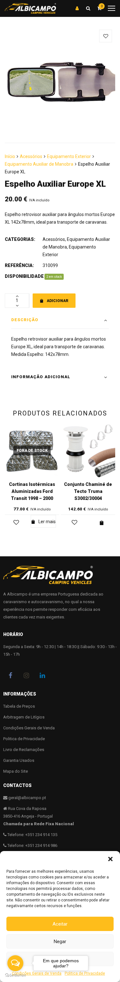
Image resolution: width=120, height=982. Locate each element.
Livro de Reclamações (23, 749)
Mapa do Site (15, 771)
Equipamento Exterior (69, 156)
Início (10, 156)
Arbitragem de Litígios (23, 717)
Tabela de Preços (19, 706)
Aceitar (60, 924)
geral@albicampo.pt (27, 797)
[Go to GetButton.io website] (15, 975)
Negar (60, 941)
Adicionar (57, 301)
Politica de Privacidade (24, 738)
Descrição (24, 319)
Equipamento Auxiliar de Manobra (39, 164)
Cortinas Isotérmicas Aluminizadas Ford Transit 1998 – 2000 (32, 491)
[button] (110, 859)
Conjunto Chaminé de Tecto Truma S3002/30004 (88, 491)
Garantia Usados (18, 760)
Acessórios (31, 156)
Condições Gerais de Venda (29, 728)
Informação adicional (40, 376)
